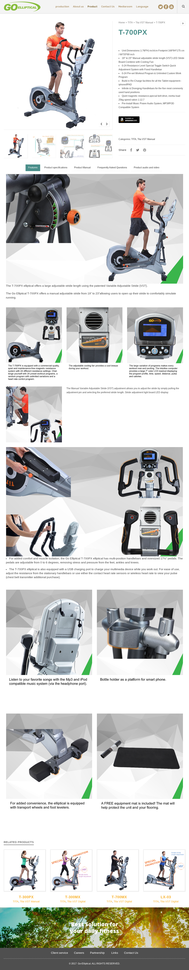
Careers (79, 952)
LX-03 (166, 897)
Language (142, 6)
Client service (59, 952)
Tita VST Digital (76, 901)
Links (114, 952)
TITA (130, 22)
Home (122, 22)
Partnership (97, 952)
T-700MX (119, 897)
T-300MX (72, 897)
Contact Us (131, 952)
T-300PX (26, 897)
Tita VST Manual (144, 22)
